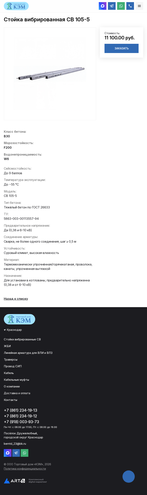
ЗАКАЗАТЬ (122, 48)
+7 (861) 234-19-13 (20, 410)
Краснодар (14, 329)
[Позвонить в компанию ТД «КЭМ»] (130, 6)
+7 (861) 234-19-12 (20, 416)
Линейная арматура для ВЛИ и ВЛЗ (28, 353)
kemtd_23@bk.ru (15, 443)
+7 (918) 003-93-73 (21, 422)
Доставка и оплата (17, 393)
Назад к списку (16, 299)
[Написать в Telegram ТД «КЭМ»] (112, 6)
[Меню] (139, 6)
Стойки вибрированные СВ (22, 339)
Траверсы (10, 359)
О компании (12, 386)
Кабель (9, 373)
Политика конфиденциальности (25, 468)
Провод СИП (13, 366)
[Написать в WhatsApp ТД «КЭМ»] (121, 6)
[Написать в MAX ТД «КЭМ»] (102, 6)
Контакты (10, 400)
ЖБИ (7, 346)
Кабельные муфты (16, 379)
